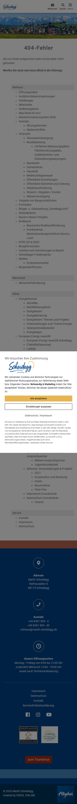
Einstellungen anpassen (38, 406)
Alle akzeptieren (38, 398)
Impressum (46, 415)
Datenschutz (31, 415)
